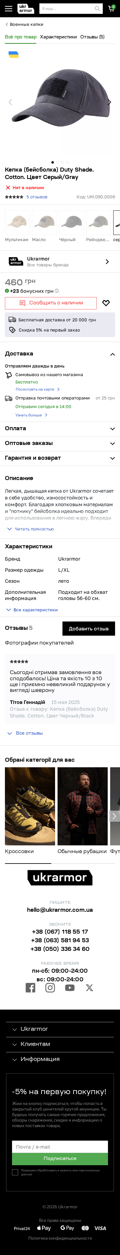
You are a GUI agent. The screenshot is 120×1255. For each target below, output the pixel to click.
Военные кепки (27, 24)
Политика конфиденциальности (60, 1238)
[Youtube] (70, 988)
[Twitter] (89, 988)
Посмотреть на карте (35, 389)
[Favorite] (106, 303)
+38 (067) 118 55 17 (60, 932)
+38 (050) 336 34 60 (60, 949)
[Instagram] (50, 989)
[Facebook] (30, 989)
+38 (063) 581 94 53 (60, 941)
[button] (27, 8)
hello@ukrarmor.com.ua (60, 910)
